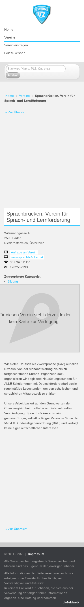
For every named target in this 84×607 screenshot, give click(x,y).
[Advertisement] (42, 161)
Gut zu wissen (14, 53)
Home (8, 29)
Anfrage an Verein (24, 252)
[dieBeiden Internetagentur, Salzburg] (71, 602)
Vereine (9, 37)
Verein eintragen (16, 45)
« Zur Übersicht (16, 112)
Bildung (12, 281)
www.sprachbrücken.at (27, 257)
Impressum (36, 554)
